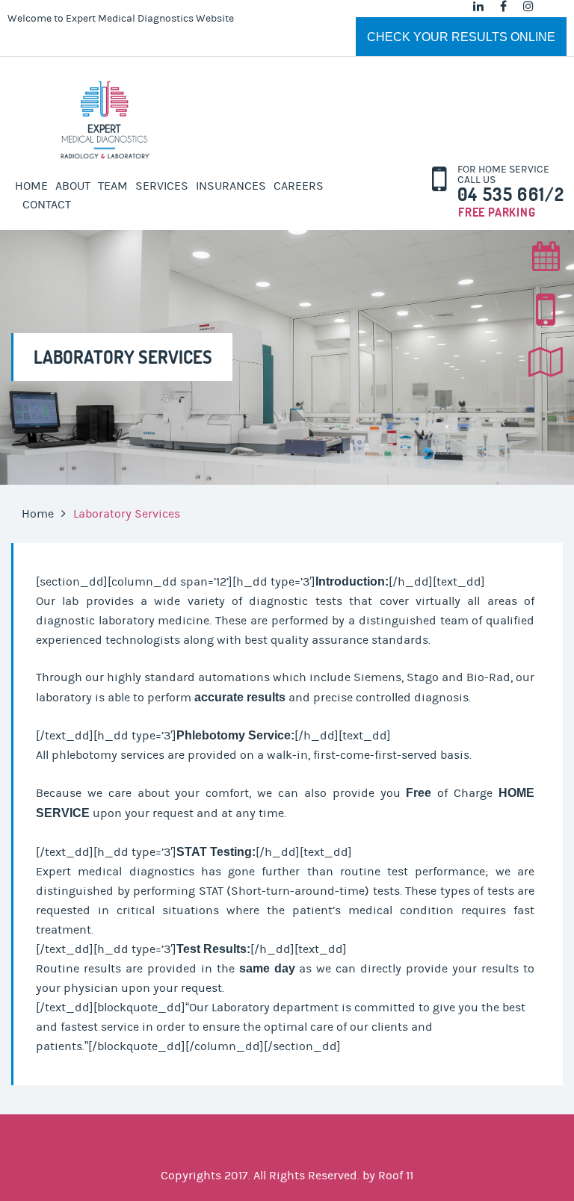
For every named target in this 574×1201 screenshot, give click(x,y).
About (72, 186)
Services (161, 186)
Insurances (231, 186)
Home (31, 186)
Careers (299, 186)
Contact (46, 204)
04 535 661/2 (510, 195)
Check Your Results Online (461, 37)
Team (113, 186)
